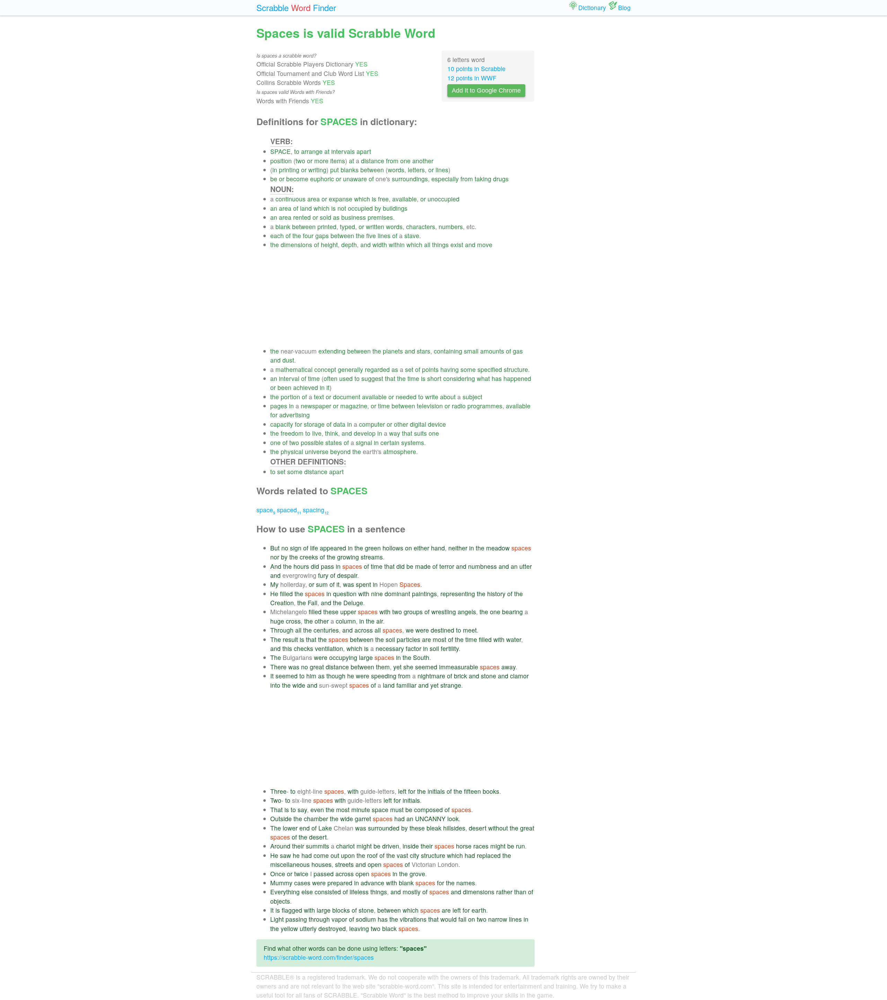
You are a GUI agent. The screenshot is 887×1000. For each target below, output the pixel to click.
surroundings (410, 178)
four (308, 235)
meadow (498, 548)
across (363, 630)
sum (322, 584)
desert (477, 828)
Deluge (353, 602)
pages (278, 405)
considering (459, 378)
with (363, 593)
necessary (390, 648)
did (315, 566)
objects (280, 901)
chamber (316, 818)
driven (390, 846)
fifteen (472, 791)
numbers (451, 226)
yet (397, 666)
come (321, 855)
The (275, 639)
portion (290, 396)
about (448, 396)
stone (488, 675)
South (421, 657)
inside (411, 846)
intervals (343, 151)
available (404, 198)
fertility (450, 648)
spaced (289, 509)
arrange (312, 151)
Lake (325, 828)
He (274, 593)
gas (518, 351)
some (468, 369)
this (287, 648)
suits (420, 433)
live (317, 433)
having (449, 369)
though (335, 675)
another (422, 160)
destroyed (332, 928)
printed (326, 226)
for (274, 414)
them (383, 666)
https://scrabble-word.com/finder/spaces (319, 957)
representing (457, 593)
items (337, 160)
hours (301, 566)
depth (349, 244)
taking (483, 178)
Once (277, 873)
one (405, 160)
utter (525, 566)
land (306, 208)
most (439, 639)
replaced (489, 855)
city (414, 855)
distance (372, 160)
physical (292, 451)
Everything (285, 891)
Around (280, 846)
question (345, 593)
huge (277, 621)
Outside (281, 818)
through (319, 919)
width (379, 244)
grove (417, 873)
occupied (360, 208)
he (350, 675)
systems (412, 442)
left (402, 791)
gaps (322, 235)
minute (360, 809)
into (275, 685)
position (281, 160)
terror (446, 566)
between (372, 169)
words (396, 169)
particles (408, 639)
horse (464, 846)
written (375, 226)
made (423, 566)
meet (470, 630)
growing (348, 557)
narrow (497, 919)
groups (413, 611)
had (399, 818)
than (520, 891)
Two (275, 800)
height (329, 244)
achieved (305, 387)
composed (428, 809)
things (440, 244)
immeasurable (458, 666)
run (520, 846)
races (481, 846)
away (508, 666)
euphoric (322, 178)
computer (372, 424)
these (331, 611)
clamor (519, 675)
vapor (339, 919)
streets (344, 864)
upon (348, 855)
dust (288, 360)
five (371, 235)
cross (293, 621)
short (434, 378)
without (498, 828)
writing (317, 169)
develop (365, 433)
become (297, 178)
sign (295, 548)
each (277, 235)
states (333, 442)
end (304, 828)
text (319, 396)
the (296, 235)
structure (516, 369)
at (327, 151)
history (496, 593)
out (335, 855)
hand (438, 548)
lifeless (359, 891)
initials (436, 791)
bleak (434, 828)
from (392, 160)
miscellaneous (290, 864)
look (453, 818)
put (334, 169)
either (421, 548)
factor (413, 648)
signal (364, 442)
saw (285, 855)
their (298, 846)
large (366, 657)
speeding (383, 675)
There (278, 666)
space (265, 509)
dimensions (296, 244)
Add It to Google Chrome (486, 90)
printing (289, 169)
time (314, 378)
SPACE (280, 151)
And (275, 566)
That (276, 809)
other (401, 424)
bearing (512, 611)
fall (462, 919)
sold (325, 217)
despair (347, 575)
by (378, 208)
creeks (309, 557)
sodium (366, 919)
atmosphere (399, 451)
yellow (289, 928)
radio (459, 405)
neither (457, 548)
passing (296, 919)
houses (321, 864)
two (300, 160)
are (426, 639)
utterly (308, 928)
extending (331, 351)
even (317, 809)
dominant (397, 593)
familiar (406, 685)
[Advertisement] (402, 298)
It (272, 675)
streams (372, 557)
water (513, 639)
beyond (340, 451)
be (273, 178)
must (397, 809)
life (314, 548)
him (311, 675)
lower (290, 828)
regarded (377, 369)
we (410, 630)
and (365, 244)
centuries (326, 630)
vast (402, 855)
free (383, 198)
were (422, 630)
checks (303, 648)
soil (390, 639)
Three (278, 791)
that (390, 378)
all (427, 244)
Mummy (281, 882)
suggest (372, 378)
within (397, 244)
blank (282, 226)
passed (324, 873)
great (317, 666)
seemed (426, 666)
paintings (424, 593)
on (408, 548)
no (284, 548)
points (430, 369)
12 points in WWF (472, 77)
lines (442, 169)
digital (418, 424)
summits (317, 846)
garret (363, 818)
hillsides (454, 828)
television (430, 405)
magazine (353, 405)
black (389, 928)
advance (372, 882)
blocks (341, 910)
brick (460, 675)
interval (289, 378)
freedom (292, 433)
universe (316, 451)
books (491, 791)
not (341, 208)
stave (411, 235)
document (346, 396)
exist (456, 244)
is (374, 198)
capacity (281, 424)
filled (286, 593)
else (307, 891)
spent (363, 584)
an (273, 208)
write (431, 396)
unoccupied (443, 198)
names (465, 882)
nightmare (431, 675)
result (290, 639)
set (409, 369)
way (394, 433)
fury (323, 575)
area (313, 198)
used (346, 378)
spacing (315, 509)
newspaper (316, 405)
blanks (350, 169)
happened (517, 378)
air (379, 621)
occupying (343, 657)
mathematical (294, 369)
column (346, 621)
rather (504, 891)
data (339, 424)
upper (348, 611)
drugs (501, 178)
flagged (292, 910)
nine (377, 593)
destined (442, 630)
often (330, 378)
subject (472, 396)
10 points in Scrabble (476, 68)
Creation (282, 602)
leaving (359, 928)
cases (302, 882)
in (274, 169)
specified (489, 369)
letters (416, 169)
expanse (340, 198)
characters (420, 226)
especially (445, 178)
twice (301, 873)
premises (380, 217)
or (310, 160)
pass (327, 566)
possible (312, 442)
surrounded (383, 828)
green (373, 548)
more (321, 160)
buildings (395, 208)
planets (393, 351)
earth (479, 910)
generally (350, 369)
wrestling (443, 611)
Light (277, 919)
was (348, 584)
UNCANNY (430, 818)
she (408, 666)
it (328, 387)
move (484, 244)
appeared (333, 548)
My (274, 584)
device (437, 424)
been (284, 387)
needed (406, 396)
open (374, 864)
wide (298, 685)
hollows (393, 548)
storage (314, 424)
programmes (484, 405)
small (471, 351)
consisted (328, 891)
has (497, 378)
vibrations (413, 919)
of (371, 178)
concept (325, 369)
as (336, 217)
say (302, 809)
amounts (492, 351)
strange (450, 685)
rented (302, 217)
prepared (339, 882)
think (331, 433)
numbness (482, 566)
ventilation (329, 648)
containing (448, 351)
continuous (290, 198)
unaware (355, 178)
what (483, 378)
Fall (312, 602)
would (448, 919)
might (364, 846)
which (362, 198)
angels (467, 611)
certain (389, 442)
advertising (294, 414)
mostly (412, 891)
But (275, 548)
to (296, 151)
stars (423, 351)
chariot (345, 846)
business (353, 217)
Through (281, 630)
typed (347, 226)
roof (372, 855)
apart (364, 151)
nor (274, 557)
